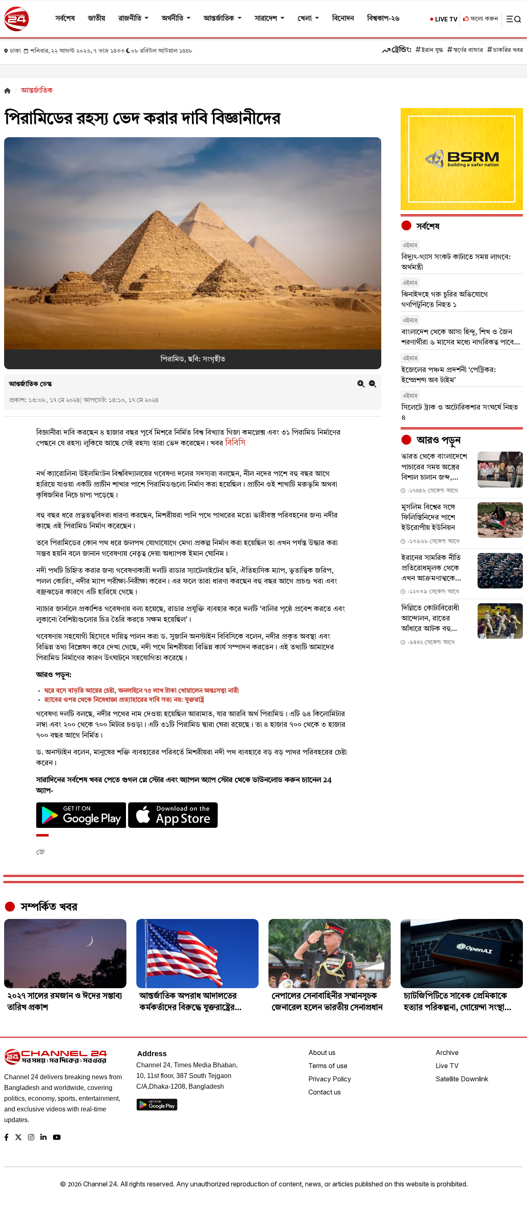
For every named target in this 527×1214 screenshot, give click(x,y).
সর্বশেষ (65, 18)
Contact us (324, 1092)
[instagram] (31, 1137)
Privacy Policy (329, 1079)
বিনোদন (343, 18)
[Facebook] (6, 1137)
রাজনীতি (131, 18)
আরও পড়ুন (438, 441)
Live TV (447, 1066)
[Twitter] (18, 1137)
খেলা (305, 18)
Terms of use (327, 1066)
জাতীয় (96, 18)
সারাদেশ (267, 18)
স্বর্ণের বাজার (468, 50)
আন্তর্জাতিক (220, 18)
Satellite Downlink (462, 1079)
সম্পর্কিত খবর (47, 907)
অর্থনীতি (173, 18)
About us (322, 1052)
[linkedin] (43, 1137)
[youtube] (57, 1137)
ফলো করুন (483, 19)
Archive (447, 1052)
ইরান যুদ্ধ (432, 50)
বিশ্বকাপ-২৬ (383, 18)
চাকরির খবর (508, 50)
